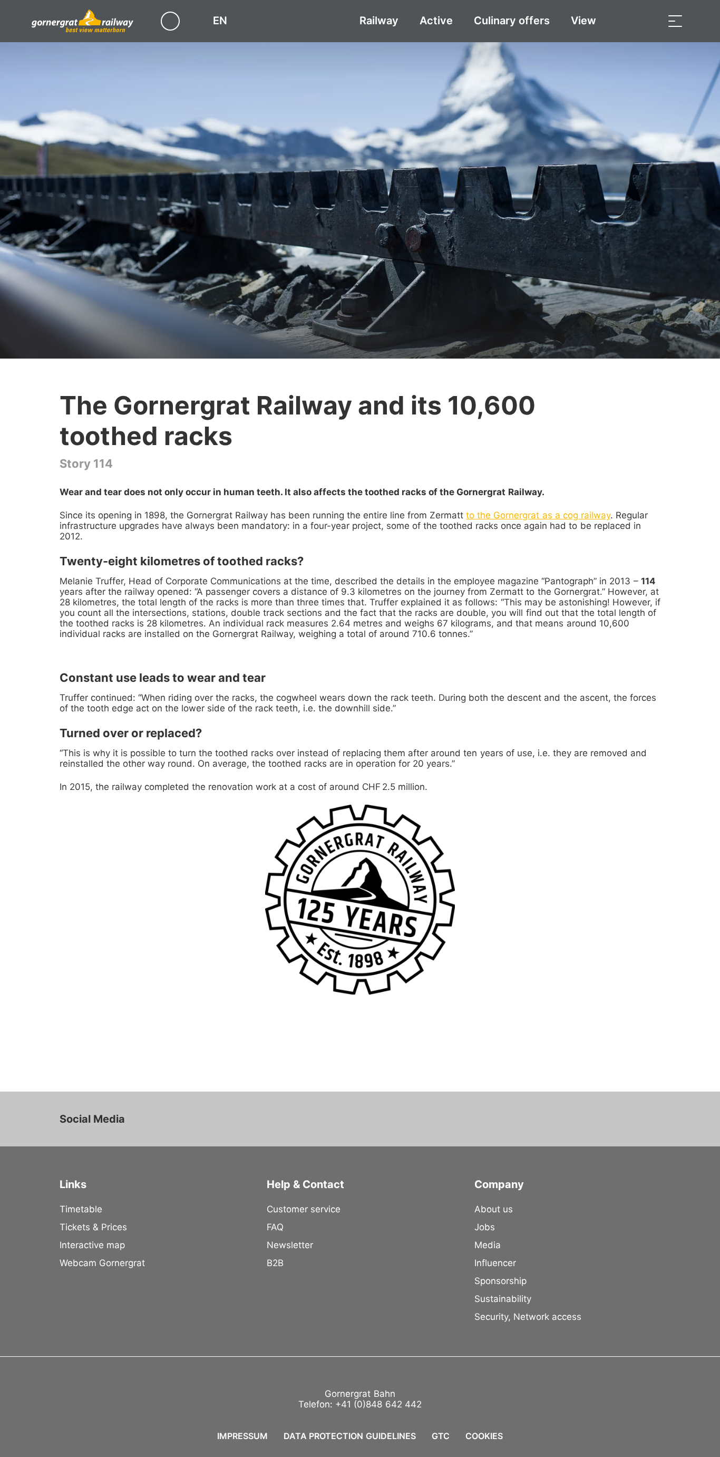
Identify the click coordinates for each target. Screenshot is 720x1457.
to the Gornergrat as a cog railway (538, 515)
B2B (275, 1263)
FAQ (275, 1227)
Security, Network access (527, 1316)
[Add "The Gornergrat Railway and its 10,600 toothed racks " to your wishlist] (649, 400)
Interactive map (92, 1245)
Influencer (495, 1263)
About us (493, 1209)
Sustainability (502, 1299)
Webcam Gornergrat (102, 1263)
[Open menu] (675, 21)
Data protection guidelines (349, 1436)
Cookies (484, 1436)
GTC (441, 1436)
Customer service (303, 1209)
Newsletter (290, 1245)
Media (487, 1245)
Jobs (484, 1227)
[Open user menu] (176, 21)
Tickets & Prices (93, 1227)
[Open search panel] (649, 21)
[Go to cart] (622, 21)
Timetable (81, 1209)
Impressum (242, 1436)
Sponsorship (500, 1281)
